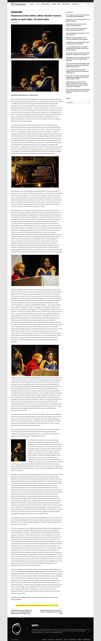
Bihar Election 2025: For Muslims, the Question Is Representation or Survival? (77, 38)
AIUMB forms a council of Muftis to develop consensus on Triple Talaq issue (51, 612)
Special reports (72, 639)
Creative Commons (65, 631)
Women (52, 1)
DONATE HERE (53, 605)
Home (12, 10)
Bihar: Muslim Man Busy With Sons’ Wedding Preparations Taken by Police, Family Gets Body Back (78, 91)
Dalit (38, 1)
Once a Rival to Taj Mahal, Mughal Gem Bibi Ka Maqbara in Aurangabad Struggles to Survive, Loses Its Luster (77, 77)
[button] (88, 4)
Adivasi (33, 1)
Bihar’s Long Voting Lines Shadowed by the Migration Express (77, 20)
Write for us (59, 639)
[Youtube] (89, 1)
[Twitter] (86, 1)
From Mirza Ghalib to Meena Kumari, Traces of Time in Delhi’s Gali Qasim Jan (77, 43)
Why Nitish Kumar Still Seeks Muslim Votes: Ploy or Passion (77, 34)
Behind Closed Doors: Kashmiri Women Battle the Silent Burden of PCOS (76, 29)
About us (44, 639)
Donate (80, 639)
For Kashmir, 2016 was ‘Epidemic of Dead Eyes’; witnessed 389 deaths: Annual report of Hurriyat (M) (21, 612)
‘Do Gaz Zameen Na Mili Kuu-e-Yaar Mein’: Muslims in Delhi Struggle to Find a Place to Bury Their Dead (77, 48)
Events (65, 639)
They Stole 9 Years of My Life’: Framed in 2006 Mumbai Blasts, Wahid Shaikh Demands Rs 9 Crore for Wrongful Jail (77, 65)
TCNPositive (72, 1)
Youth (20, 12)
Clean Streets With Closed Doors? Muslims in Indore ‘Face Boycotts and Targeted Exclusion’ (77, 59)
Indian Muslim (45, 1)
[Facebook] (79, 1)
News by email (86, 639)
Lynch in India (63, 1)
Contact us (51, 639)
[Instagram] (84, 1)
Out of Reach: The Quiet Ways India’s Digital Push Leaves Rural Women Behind (78, 15)
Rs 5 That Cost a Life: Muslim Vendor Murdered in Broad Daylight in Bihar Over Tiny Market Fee (77, 71)
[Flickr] (81, 1)
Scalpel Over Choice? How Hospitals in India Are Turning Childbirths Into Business (78, 53)
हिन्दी (57, 1)
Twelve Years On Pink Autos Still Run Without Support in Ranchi (76, 24)
